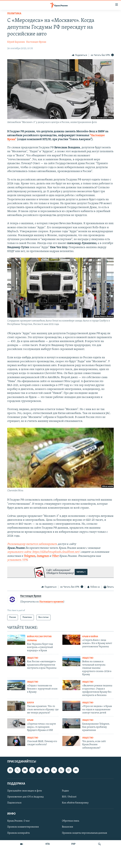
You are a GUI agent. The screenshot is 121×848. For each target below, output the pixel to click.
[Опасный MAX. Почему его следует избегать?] (16, 741)
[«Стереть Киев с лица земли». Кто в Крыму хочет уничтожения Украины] (71, 640)
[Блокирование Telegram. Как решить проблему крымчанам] (71, 723)
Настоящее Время (36, 42)
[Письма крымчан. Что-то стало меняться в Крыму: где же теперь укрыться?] (16, 706)
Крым (30, 720)
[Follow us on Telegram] (47, 770)
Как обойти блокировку (75, 803)
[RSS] (61, 770)
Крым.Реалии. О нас (18, 821)
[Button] (79, 55)
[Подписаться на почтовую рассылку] (76, 770)
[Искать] (99, 844)
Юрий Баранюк (16, 42)
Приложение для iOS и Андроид (25, 797)
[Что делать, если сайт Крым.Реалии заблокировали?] (71, 741)
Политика (14, 13)
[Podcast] (69, 770)
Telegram (29, 556)
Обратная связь (70, 821)
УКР (73, 844)
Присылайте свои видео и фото (24, 791)
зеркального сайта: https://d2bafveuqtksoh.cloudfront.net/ (43, 552)
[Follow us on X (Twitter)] (17, 770)
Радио (65, 791)
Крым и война (90, 636)
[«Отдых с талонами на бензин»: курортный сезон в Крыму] (16, 685)
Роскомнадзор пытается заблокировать (32, 544)
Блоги (30, 703)
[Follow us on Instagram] (32, 770)
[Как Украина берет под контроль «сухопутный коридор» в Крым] (16, 640)
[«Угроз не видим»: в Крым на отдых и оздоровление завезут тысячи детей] (71, 706)
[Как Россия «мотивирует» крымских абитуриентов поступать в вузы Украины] (16, 661)
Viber (55, 556)
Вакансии (67, 827)
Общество (32, 658)
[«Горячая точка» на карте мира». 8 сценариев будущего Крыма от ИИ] (16, 723)
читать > (81, 572)
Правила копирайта (18, 833)
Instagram (43, 556)
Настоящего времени (51, 602)
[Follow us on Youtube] (25, 770)
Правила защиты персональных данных (84, 833)
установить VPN (17, 560)
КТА (48, 844)
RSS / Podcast (69, 797)
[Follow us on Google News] (39, 770)
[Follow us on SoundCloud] (54, 770)
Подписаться (14, 803)
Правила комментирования (23, 827)
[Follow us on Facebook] (10, 770)
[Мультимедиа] (21, 844)
